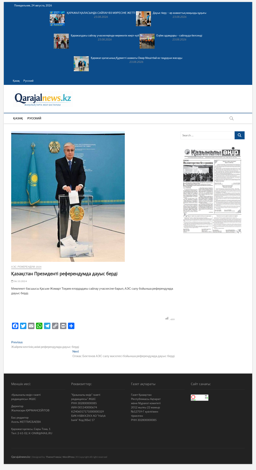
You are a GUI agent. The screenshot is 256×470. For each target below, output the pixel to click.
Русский (28, 80)
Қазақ (16, 80)
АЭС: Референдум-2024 (26, 266)
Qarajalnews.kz (20, 456)
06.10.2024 (20, 281)
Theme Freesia (53, 456)
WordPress (68, 456)
